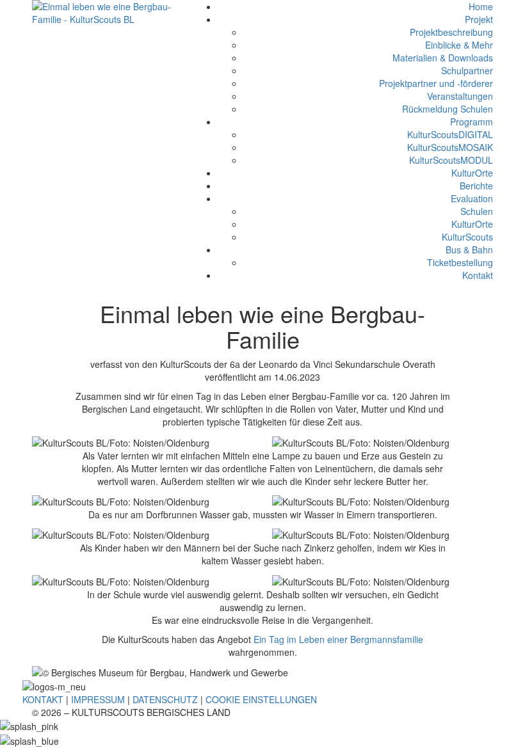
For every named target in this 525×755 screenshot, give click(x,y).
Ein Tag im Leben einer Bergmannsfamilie (338, 639)
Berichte (476, 185)
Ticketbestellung (460, 262)
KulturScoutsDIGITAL (450, 134)
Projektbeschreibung (451, 32)
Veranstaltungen (460, 96)
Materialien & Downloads (442, 57)
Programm (471, 121)
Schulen (476, 211)
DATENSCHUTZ (165, 699)
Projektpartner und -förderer (436, 83)
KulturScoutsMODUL (451, 160)
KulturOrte (472, 172)
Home (481, 6)
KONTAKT (42, 699)
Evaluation (472, 198)
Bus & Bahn (469, 249)
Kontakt (477, 275)
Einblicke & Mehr (459, 44)
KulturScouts (467, 236)
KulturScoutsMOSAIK (450, 147)
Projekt (479, 19)
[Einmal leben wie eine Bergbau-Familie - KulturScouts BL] (102, 11)
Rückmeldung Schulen (447, 108)
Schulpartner (467, 70)
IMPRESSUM (98, 699)
